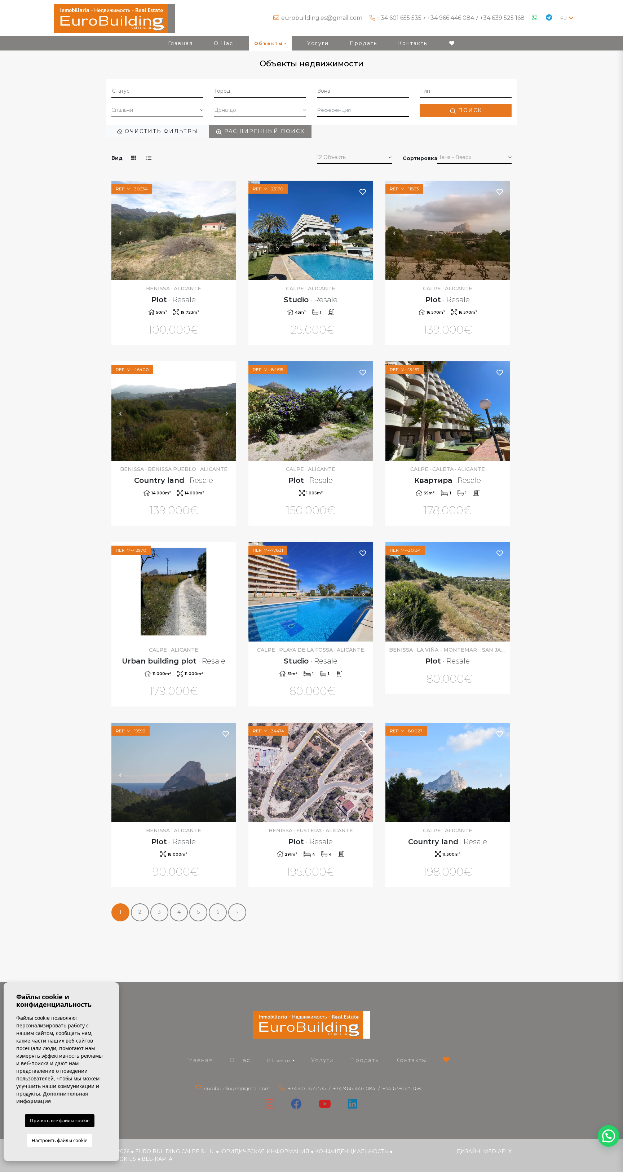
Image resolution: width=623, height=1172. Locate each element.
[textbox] (157, 91)
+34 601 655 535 (399, 17)
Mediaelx (497, 1151)
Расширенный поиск (263, 131)
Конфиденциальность (351, 1151)
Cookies (123, 1159)
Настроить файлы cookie (59, 1140)
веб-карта (157, 1159)
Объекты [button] (268, 43)
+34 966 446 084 (450, 17)
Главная (180, 43)
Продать (363, 43)
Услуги (318, 43)
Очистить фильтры (160, 131)
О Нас (223, 43)
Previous (120, 230)
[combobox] (157, 91)
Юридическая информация (264, 1151)
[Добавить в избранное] (226, 191)
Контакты (413, 43)
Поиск (469, 110)
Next (227, 230)
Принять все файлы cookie (59, 1120)
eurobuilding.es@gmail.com (321, 17)
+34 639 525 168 (502, 17)
